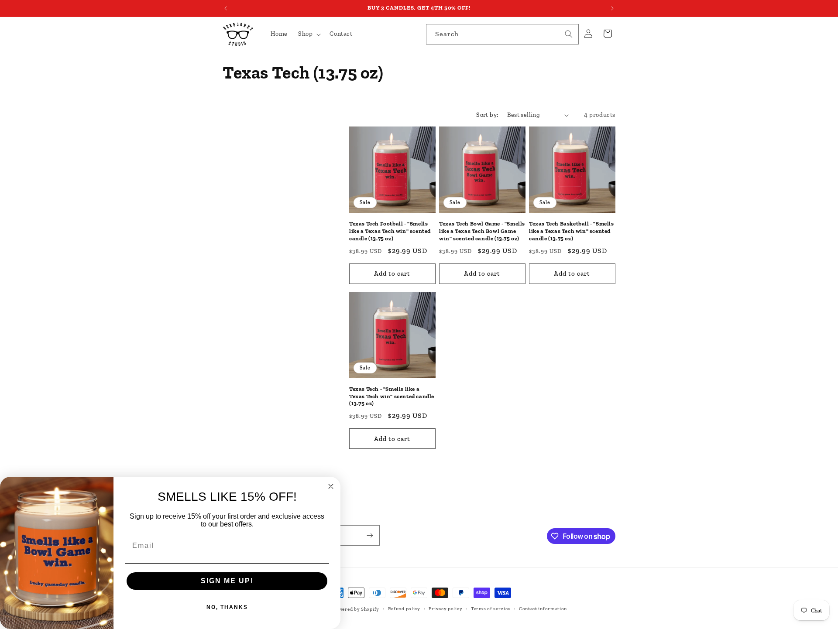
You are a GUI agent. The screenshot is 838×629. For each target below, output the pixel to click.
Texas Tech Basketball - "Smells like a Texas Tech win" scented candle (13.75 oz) (571, 231)
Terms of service (490, 609)
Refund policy (404, 609)
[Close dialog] (331, 486)
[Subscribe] (369, 535)
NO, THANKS (227, 607)
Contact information (543, 609)
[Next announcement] (612, 8)
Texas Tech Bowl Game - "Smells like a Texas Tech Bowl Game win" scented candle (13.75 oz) (482, 231)
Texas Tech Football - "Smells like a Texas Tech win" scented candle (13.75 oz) (390, 231)
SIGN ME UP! (227, 581)
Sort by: (487, 115)
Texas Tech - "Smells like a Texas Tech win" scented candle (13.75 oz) (391, 396)
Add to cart (392, 273)
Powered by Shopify (356, 609)
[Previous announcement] (225, 8)
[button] (308, 34)
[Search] (568, 34)
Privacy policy (445, 609)
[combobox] (502, 34)
